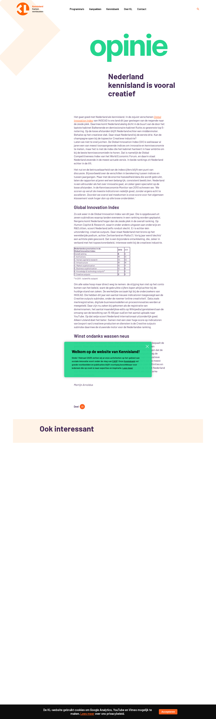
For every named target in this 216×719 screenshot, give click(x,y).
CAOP (115, 361)
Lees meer (127, 368)
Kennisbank (129, 361)
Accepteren (168, 711)
